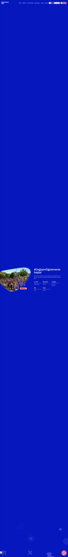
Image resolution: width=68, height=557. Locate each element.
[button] (64, 553)
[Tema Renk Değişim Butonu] (50, 3)
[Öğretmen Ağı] (5, 3)
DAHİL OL (23, 288)
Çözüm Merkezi (30, 2)
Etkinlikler (24, 2)
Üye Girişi (57, 2)
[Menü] (16, 3)
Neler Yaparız (37, 2)
